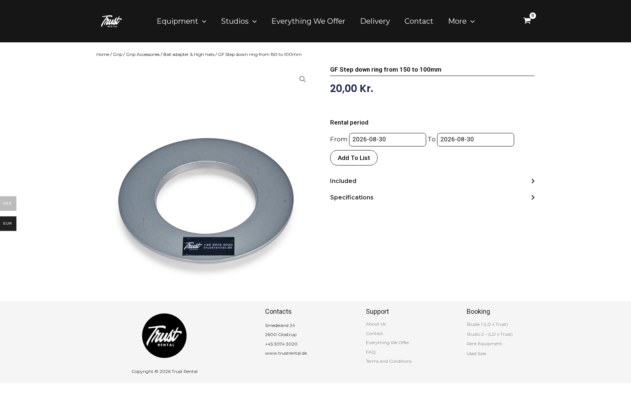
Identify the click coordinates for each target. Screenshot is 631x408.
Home (102, 54)
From (339, 139)
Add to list (354, 157)
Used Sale (476, 353)
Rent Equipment (484, 343)
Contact (374, 333)
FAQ (371, 352)
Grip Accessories (143, 54)
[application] (202, 21)
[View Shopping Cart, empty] (527, 21)
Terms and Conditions (389, 361)
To (432, 139)
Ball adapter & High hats (188, 54)
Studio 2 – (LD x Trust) (490, 334)
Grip (117, 54)
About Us (376, 324)
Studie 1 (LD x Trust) (487, 324)
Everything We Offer (387, 342)
